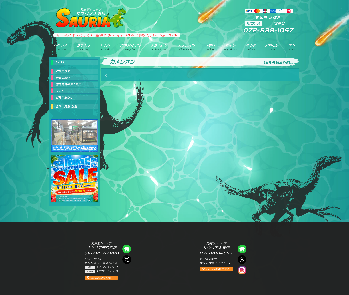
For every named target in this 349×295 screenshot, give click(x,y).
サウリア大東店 (91, 11)
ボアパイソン (130, 47)
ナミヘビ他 (158, 47)
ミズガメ (84, 47)
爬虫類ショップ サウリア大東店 (242, 249)
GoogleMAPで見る (102, 278)
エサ (291, 47)
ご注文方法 (63, 71)
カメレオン (186, 47)
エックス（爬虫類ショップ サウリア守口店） (126, 259)
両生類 (230, 47)
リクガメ (60, 47)
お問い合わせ (64, 97)
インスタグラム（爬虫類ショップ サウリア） (242, 270)
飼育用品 (272, 47)
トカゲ (105, 47)
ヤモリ (210, 47)
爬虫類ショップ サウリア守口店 (74, 132)
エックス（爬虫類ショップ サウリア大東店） (242, 259)
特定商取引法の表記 (68, 84)
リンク (60, 91)
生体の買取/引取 (66, 106)
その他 (251, 47)
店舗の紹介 (63, 78)
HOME (60, 62)
